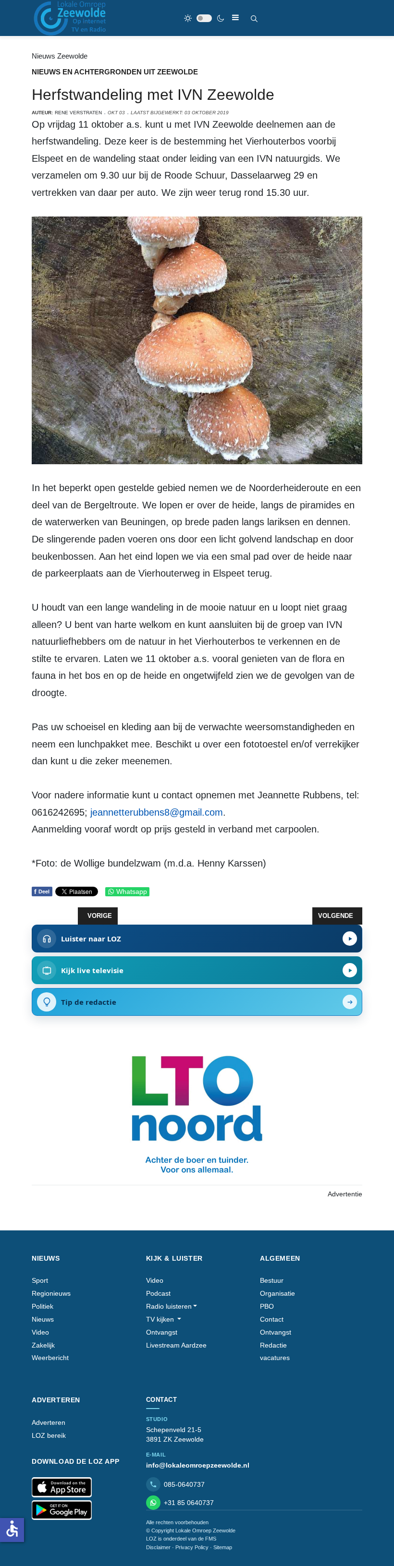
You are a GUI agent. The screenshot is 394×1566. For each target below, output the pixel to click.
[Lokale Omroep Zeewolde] (71, 18)
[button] (171, 1306)
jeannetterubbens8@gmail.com (156, 812)
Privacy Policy (192, 1547)
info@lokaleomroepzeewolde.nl (197, 1465)
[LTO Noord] (197, 1112)
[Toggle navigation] (235, 17)
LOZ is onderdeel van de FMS (181, 1539)
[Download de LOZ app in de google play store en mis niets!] (62, 1510)
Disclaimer (158, 1547)
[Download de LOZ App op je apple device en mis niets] (62, 1487)
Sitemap (222, 1547)
